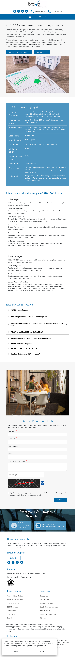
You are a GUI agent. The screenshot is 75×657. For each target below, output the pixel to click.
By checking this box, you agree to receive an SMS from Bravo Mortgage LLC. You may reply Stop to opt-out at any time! (38, 494)
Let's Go (13, 558)
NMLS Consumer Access (49, 607)
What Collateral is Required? (21, 344)
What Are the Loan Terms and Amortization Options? (31, 338)
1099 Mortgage (12, 607)
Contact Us (44, 596)
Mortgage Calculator (47, 603)
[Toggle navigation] (29, 17)
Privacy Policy (45, 610)
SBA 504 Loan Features (19, 310)
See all (9, 618)
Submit (59, 499)
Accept (42, 651)
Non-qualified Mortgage (15, 596)
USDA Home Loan (13, 603)
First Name (12, 431)
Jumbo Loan (11, 610)
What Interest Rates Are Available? (24, 349)
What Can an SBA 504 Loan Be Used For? (27, 332)
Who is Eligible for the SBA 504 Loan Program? (29, 317)
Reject (16, 651)
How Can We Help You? (17, 461)
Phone (11, 454)
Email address (13, 446)
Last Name (12, 439)
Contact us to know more (18, 52)
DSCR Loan (11, 614)
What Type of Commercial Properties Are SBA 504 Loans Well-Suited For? (36, 324)
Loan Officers (39, 17)
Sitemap (43, 618)
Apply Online (44, 599)
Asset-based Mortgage (15, 599)
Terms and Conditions (48, 614)
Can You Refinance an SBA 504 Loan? (25, 354)
